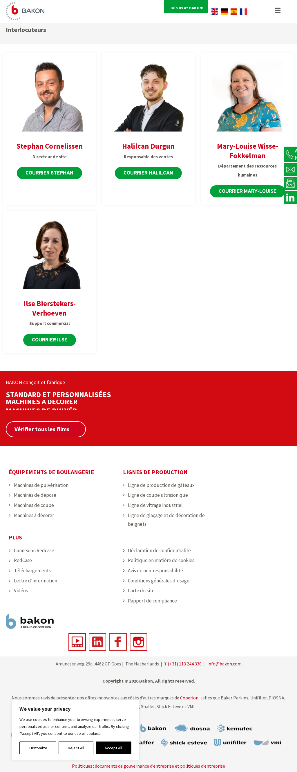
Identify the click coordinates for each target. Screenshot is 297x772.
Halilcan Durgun (148, 146)
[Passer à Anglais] (215, 11)
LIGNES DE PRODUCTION (155, 472)
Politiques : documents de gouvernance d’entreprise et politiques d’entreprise (148, 766)
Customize (38, 748)
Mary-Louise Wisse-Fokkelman (247, 150)
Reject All (76, 748)
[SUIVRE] (290, 197)
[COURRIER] (290, 169)
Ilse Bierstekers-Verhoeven (49, 308)
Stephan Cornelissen (49, 146)
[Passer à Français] (243, 11)
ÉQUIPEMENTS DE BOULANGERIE (51, 472)
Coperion (188, 698)
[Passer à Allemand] (224, 11)
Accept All (113, 748)
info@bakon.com (224, 664)
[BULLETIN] (290, 183)
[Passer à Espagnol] (234, 11)
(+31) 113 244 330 (185, 664)
